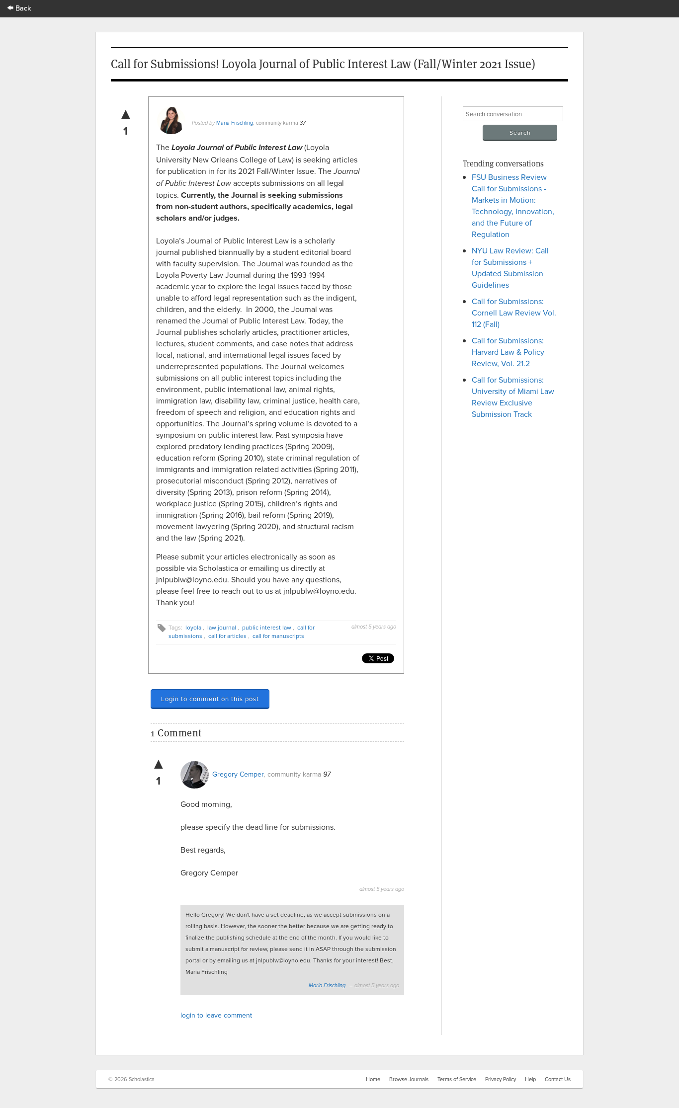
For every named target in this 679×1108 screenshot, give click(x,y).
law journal (221, 627)
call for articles (227, 636)
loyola (193, 627)
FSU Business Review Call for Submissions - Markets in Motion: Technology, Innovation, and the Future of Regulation (513, 205)
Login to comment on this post (210, 698)
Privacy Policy (500, 1079)
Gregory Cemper (238, 774)
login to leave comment (216, 1015)
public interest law (266, 627)
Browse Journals (408, 1079)
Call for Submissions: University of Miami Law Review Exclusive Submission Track (513, 396)
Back (22, 7)
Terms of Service (456, 1079)
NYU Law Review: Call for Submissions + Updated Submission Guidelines (510, 267)
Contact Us (558, 1079)
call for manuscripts (278, 636)
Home (373, 1079)
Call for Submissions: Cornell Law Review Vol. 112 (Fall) (514, 312)
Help (530, 1079)
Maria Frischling (234, 123)
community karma (277, 123)
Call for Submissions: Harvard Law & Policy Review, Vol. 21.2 (508, 352)
